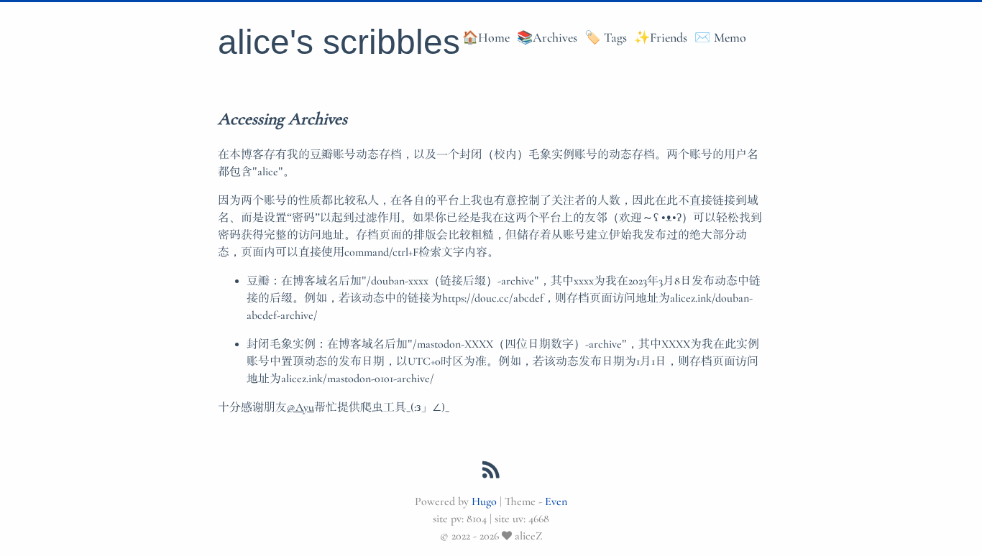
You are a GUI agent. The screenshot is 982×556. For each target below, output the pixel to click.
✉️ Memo (720, 37)
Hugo (484, 501)
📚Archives (547, 37)
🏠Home (486, 37)
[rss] (491, 472)
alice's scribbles (339, 42)
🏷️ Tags (605, 37)
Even (556, 501)
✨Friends (660, 37)
